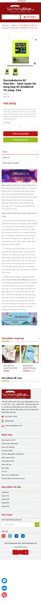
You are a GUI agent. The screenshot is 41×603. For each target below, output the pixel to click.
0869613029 (9, 421)
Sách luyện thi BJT (8, 461)
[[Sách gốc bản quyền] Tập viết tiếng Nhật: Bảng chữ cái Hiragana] (11, 354)
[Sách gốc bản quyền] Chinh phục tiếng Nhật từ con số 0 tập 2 (30, 367)
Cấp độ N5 (5, 506)
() (31, 17)
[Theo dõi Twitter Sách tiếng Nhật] (10, 536)
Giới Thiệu (5, 468)
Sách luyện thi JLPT (8, 440)
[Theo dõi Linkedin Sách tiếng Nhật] (23, 536)
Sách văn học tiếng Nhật (10, 475)
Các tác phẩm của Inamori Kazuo (13, 478)
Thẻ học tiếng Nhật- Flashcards (13, 454)
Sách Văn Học (6, 464)
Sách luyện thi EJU (8, 457)
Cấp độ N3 (5, 499)
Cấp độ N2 (5, 496)
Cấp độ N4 (5, 503)
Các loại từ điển (7, 450)
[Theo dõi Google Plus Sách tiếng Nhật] (3, 536)
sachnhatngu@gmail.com (14, 425)
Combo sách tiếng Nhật (10, 443)
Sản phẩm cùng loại (13, 338)
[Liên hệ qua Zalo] (4, 588)
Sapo (25, 547)
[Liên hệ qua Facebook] (4, 580)
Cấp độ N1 (5, 492)
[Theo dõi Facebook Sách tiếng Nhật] (16, 536)
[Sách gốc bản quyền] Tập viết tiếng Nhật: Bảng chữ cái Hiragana (11, 367)
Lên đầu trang (20, 552)
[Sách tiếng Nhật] (16, 394)
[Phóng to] (35, 63)
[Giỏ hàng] (24, 17)
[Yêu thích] (36, 39)
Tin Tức (4, 471)
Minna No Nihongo (8, 447)
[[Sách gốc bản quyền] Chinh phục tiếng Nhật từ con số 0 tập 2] (30, 354)
